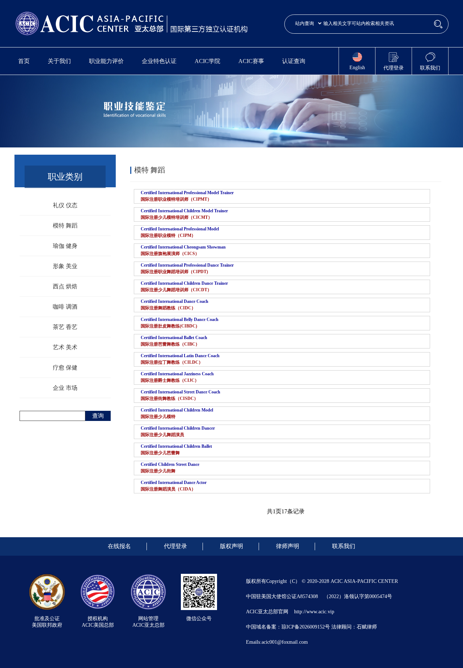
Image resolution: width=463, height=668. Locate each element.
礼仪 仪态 (65, 205)
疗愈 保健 (65, 367)
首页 (24, 61)
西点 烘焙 (65, 286)
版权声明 (231, 546)
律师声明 (287, 546)
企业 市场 (65, 388)
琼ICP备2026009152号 (305, 627)
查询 (98, 416)
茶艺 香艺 (65, 327)
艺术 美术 (65, 347)
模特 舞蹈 (65, 225)
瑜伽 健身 (65, 246)
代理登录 (175, 546)
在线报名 (119, 546)
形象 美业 (65, 266)
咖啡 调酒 (65, 307)
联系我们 (343, 546)
